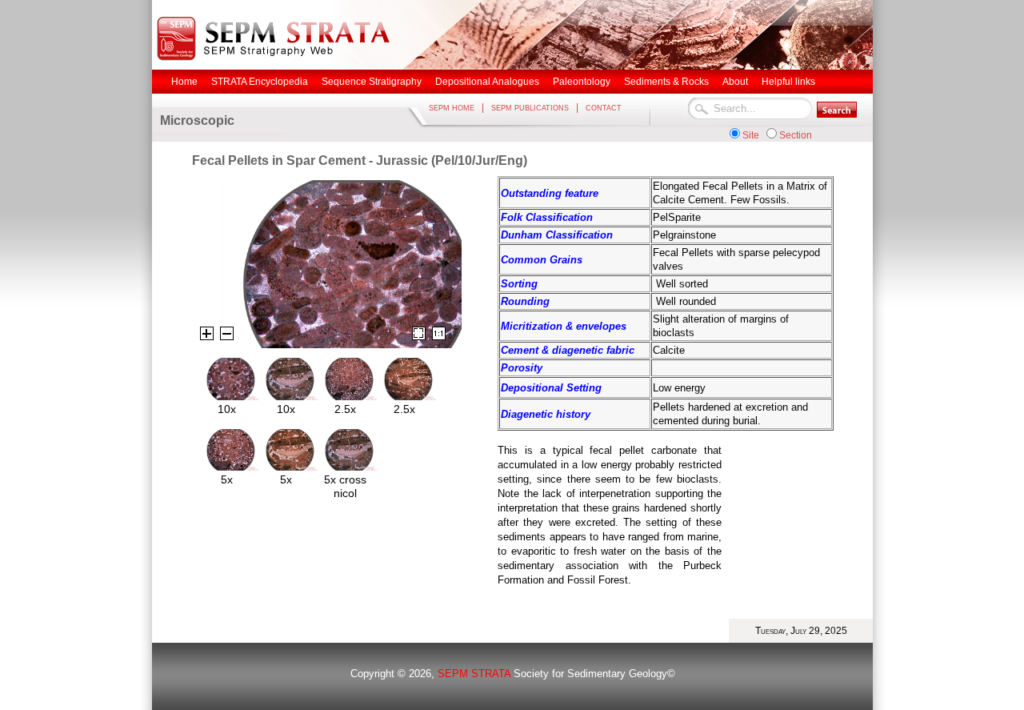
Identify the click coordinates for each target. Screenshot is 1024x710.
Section (795, 135)
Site (750, 135)
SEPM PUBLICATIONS (530, 108)
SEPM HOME (451, 108)
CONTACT (604, 108)
